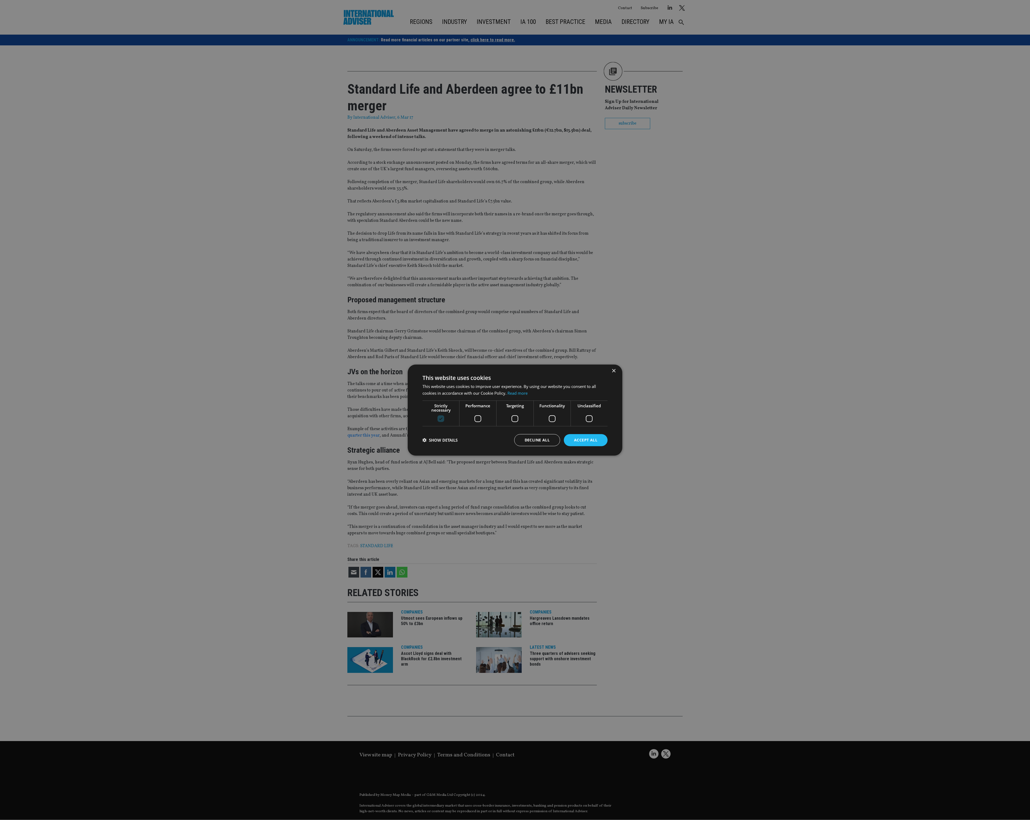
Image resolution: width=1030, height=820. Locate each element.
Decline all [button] (537, 439)
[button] (440, 440)
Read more (517, 393)
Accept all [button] (585, 439)
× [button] (614, 371)
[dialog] (515, 410)
